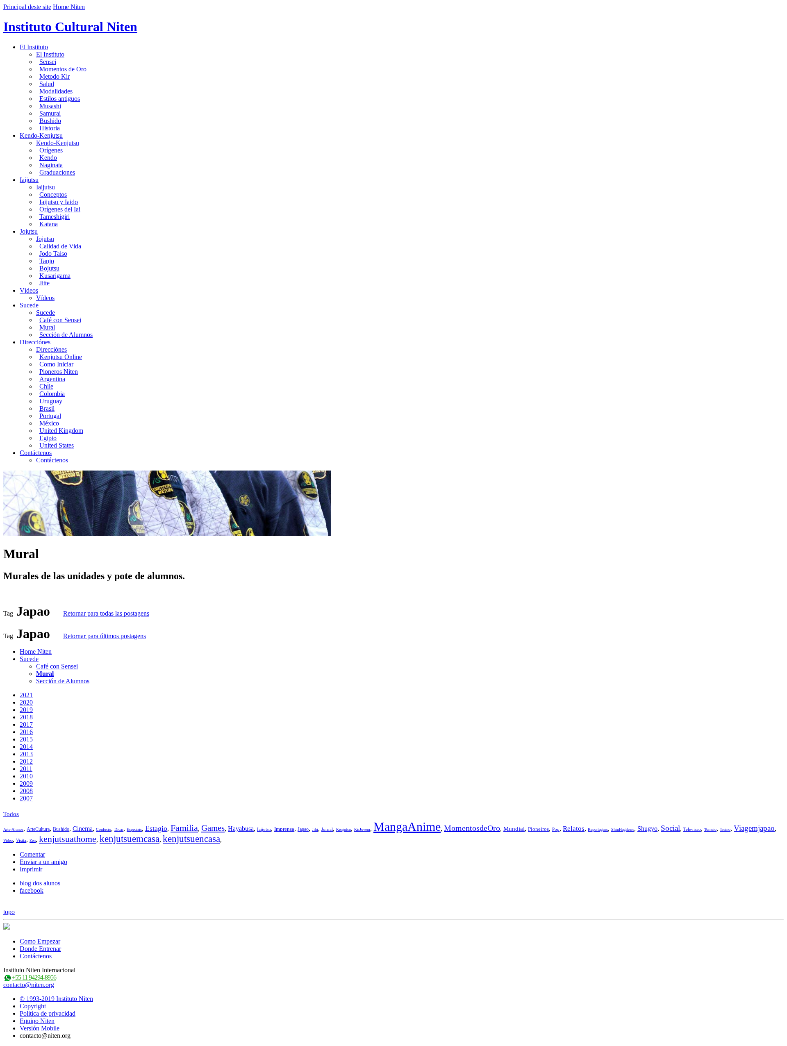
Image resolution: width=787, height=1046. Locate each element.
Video (8, 840)
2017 (26, 724)
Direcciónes (35, 342)
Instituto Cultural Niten (70, 26)
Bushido (50, 120)
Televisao (692, 829)
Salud (46, 83)
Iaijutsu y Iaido (58, 201)
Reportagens (598, 829)
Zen (33, 840)
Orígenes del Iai (59, 209)
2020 (26, 702)
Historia (49, 128)
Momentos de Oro (62, 69)
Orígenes (51, 150)
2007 (26, 798)
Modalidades (56, 91)
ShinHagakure (622, 829)
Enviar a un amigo (43, 861)
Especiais (134, 829)
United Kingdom (61, 430)
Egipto (48, 437)
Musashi (50, 105)
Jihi (315, 829)
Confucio (103, 829)
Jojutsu (29, 231)
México (49, 423)
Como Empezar (40, 941)
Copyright (33, 1006)
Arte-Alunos (13, 829)
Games (213, 828)
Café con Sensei (60, 319)
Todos (11, 814)
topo (9, 911)
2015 (26, 739)
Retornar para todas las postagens (106, 613)
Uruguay (50, 401)
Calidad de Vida (60, 246)
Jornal (327, 829)
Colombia (52, 393)
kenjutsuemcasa (129, 839)
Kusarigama (55, 275)
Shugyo (647, 828)
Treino (725, 829)
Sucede (29, 305)
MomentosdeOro (472, 827)
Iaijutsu (29, 179)
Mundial (514, 828)
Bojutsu (49, 268)
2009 (26, 783)
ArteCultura (38, 829)
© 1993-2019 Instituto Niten (56, 998)
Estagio (156, 828)
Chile (46, 386)
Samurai (50, 113)
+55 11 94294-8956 (34, 977)
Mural (47, 327)
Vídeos (29, 290)
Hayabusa (241, 828)
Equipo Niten (37, 1020)
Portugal (50, 415)
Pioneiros (538, 829)
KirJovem (362, 829)
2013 (26, 753)
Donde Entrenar (40, 948)
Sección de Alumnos (66, 334)
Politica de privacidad (47, 1013)
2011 (26, 768)
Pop (556, 829)
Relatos (574, 828)
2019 (26, 709)
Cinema (83, 828)
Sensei (47, 61)
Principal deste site (27, 6)
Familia (184, 828)
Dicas (118, 829)
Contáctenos (36, 452)
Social (670, 828)
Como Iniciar (56, 364)
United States (56, 445)
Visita (21, 840)
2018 (26, 717)
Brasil (47, 408)
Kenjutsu (343, 829)
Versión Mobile (39, 1028)
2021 (26, 694)
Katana (48, 224)
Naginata (51, 164)
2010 (26, 776)
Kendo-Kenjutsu (41, 135)
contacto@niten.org (28, 984)
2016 (26, 731)
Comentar (32, 854)
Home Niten (69, 6)
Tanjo (46, 260)
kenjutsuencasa (191, 839)
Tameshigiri (54, 216)
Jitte (44, 283)
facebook (31, 890)
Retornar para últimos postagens (104, 635)
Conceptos (53, 194)
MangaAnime (407, 826)
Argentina (52, 378)
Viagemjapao (754, 828)
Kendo (48, 157)
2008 (26, 790)
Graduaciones (57, 172)
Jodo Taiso (53, 253)
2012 (26, 761)
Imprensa (284, 829)
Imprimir (31, 869)
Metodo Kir (54, 76)
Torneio (710, 829)
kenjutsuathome (67, 839)
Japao (303, 829)
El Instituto (34, 46)
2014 (26, 746)
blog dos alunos (40, 883)
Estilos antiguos (59, 98)
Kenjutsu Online (60, 356)
